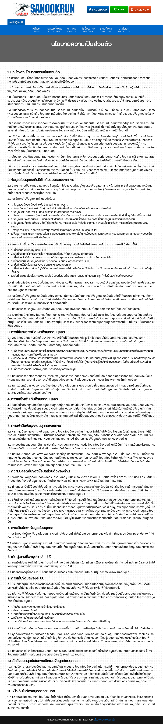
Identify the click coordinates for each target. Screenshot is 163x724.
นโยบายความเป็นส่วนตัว (81, 44)
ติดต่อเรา (124, 29)
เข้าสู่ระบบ (17, 22)
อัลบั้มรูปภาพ (88, 29)
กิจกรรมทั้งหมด (54, 29)
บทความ (72, 29)
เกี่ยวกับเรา (106, 29)
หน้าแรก (36, 29)
